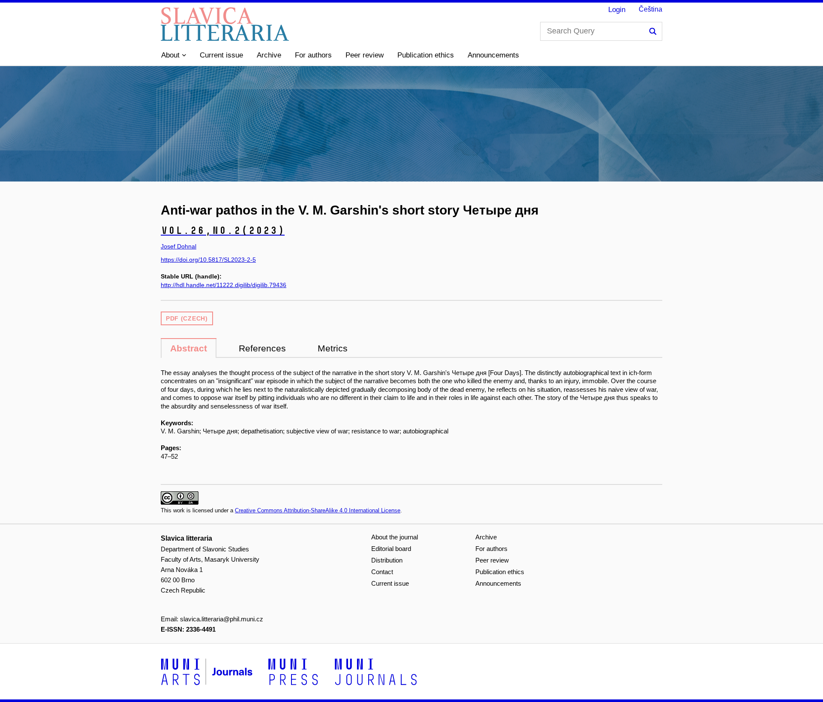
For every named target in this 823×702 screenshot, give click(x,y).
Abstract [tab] (188, 348)
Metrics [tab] (333, 348)
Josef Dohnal (178, 246)
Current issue (221, 55)
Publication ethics (425, 55)
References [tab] (262, 348)
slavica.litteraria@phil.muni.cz (221, 619)
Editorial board (391, 548)
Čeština (650, 9)
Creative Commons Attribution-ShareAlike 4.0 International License (317, 510)
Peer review (364, 55)
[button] (173, 55)
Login (616, 10)
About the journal (394, 537)
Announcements (493, 55)
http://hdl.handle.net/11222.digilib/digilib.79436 (223, 284)
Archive (269, 55)
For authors (313, 55)
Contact (382, 571)
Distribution (386, 560)
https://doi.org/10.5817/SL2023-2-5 (208, 259)
